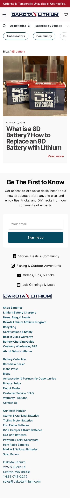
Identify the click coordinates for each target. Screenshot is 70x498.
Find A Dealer (11, 388)
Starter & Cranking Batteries (21, 415)
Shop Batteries (13, 307)
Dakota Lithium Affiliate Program (24, 322)
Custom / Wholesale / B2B (20, 346)
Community (44, 36)
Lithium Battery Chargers (19, 312)
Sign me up (35, 237)
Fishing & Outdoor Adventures (39, 266)
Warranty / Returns (15, 397)
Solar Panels (11, 454)
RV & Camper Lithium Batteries (22, 430)
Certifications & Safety (17, 331)
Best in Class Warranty (18, 336)
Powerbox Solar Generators (20, 439)
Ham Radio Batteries (16, 444)
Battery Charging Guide (18, 341)
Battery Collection (14, 359)
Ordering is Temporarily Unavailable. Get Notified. (34, 3)
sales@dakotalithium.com (22, 481)
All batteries (18, 25)
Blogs (6, 373)
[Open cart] (65, 14)
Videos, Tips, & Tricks (38, 275)
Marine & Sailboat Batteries (20, 449)
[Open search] (4, 25)
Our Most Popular (14, 410)
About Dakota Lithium (17, 351)
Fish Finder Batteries (16, 425)
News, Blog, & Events (17, 317)
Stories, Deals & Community (38, 256)
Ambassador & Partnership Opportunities (29, 378)
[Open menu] (4, 14)
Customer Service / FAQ (18, 393)
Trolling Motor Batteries (18, 420)
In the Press (10, 369)
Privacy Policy (12, 383)
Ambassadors (15, 36)
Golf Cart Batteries (15, 435)
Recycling (9, 327)
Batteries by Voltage (48, 25)
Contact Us (10, 402)
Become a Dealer (14, 364)
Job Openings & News (39, 285)
